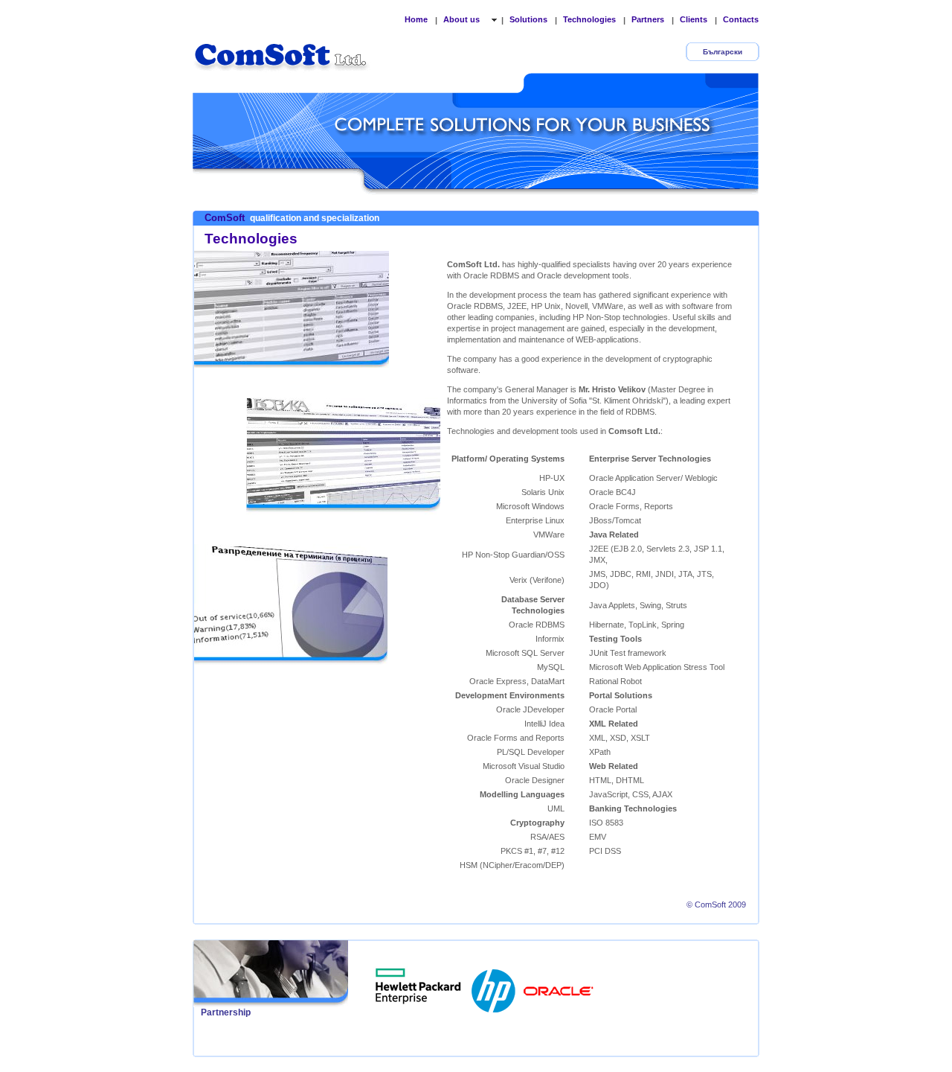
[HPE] (419, 986)
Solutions (528, 19)
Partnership (226, 1012)
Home (416, 19)
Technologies (589, 19)
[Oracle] (558, 986)
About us (462, 19)
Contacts (741, 19)
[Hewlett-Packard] (495, 986)
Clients (693, 19)
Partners (647, 19)
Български (722, 52)
